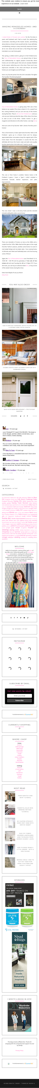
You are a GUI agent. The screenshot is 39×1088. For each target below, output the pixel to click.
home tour (29, 518)
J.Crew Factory (19, 769)
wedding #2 (24, 537)
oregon (7, 524)
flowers (16, 514)
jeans (3, 520)
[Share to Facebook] (24, 416)
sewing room (33, 530)
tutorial (22, 535)
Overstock (19, 752)
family (35, 512)
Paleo (35, 499)
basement (9, 507)
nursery (34, 522)
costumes (12, 510)
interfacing (34, 518)
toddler (35, 533)
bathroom (16, 507)
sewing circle (14, 530)
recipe (17, 528)
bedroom (27, 507)
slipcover (11, 532)
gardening (34, 514)
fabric (31, 512)
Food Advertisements (17, 714)
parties (4, 526)
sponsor (17, 532)
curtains (25, 510)
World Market (19, 762)
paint (19, 524)
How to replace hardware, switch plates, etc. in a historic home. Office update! (19, 326)
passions (8, 526)
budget (31, 508)
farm (3, 514)
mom (30, 550)
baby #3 (4, 507)
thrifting (29, 533)
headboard (18, 516)
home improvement (18, 518)
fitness (12, 514)
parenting (24, 524)
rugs (35, 528)
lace (15, 520)
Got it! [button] (20, 9)
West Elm (19, 760)
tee (14, 533)
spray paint (24, 532)
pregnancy (34, 526)
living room (28, 520)
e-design (19, 512)
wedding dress (32, 537)
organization (13, 524)
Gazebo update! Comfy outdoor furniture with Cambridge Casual (19, 368)
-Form (6, 275)
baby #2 (34, 505)
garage (29, 514)
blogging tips (10, 508)
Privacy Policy (19, 1050)
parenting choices (32, 524)
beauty (21, 507)
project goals (10, 528)
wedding (17, 537)
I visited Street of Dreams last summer (13, 37)
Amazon (19, 745)
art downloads (24, 505)
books (16, 508)
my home (28, 522)
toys (15, 535)
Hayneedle (19, 750)
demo (35, 510)
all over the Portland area (24, 114)
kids (7, 520)
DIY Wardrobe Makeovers (9, 497)
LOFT (19, 771)
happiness (11, 516)
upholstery (29, 535)
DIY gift (19, 497)
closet (3, 510)
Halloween (24, 497)
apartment (15, 505)
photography (21, 526)
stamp (29, 532)
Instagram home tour (11, 499)
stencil (4, 533)
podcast (27, 526)
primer (3, 527)
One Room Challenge (25, 499)
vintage (4, 537)
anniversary (8, 505)
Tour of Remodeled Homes (12, 58)
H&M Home (19, 748)
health (24, 516)
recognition (24, 527)
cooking (7, 510)
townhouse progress (8, 535)
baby (30, 505)
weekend (4, 539)
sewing (5, 529)
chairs (35, 508)
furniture (24, 514)
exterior (26, 512)
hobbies (29, 516)
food (20, 514)
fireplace (7, 514)
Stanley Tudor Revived (20, 503)
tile (32, 533)
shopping (5, 532)
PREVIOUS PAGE (8, 479)
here (35, 121)
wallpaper (11, 537)
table (11, 533)
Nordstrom (19, 772)
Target (19, 753)
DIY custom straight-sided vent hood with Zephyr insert (25, 823)
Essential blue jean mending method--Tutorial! (25, 809)
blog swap (34, 507)
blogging (4, 508)
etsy (23, 512)
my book (12, 522)
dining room (5, 512)
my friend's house (20, 522)
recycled (30, 528)
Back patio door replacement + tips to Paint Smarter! (19, 410)
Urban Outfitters (19, 757)
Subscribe (19, 700)
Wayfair (19, 759)
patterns (14, 526)
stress (8, 533)
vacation (34, 535)
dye (16, 512)
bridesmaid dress (23, 508)
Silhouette (10, 501)
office (3, 524)
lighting (22, 520)
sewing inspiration (25, 530)
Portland (4, 501)
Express (19, 767)
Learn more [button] (24, 3)
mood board (5, 522)
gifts (3, 516)
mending (34, 520)
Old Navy (19, 774)
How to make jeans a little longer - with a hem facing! (25, 849)
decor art (31, 510)
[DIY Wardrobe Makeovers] (19, 1031)
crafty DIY (19, 510)
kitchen (11, 520)
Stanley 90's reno (19, 501)
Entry (3, 275)
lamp (18, 520)
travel (18, 535)
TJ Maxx (19, 755)
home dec (6, 518)
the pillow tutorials (21, 533)
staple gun (34, 532)
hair (6, 516)
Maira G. (32, 1083)
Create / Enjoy (14, 1083)
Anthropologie (19, 747)
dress (11, 512)
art (19, 505)
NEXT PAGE (32, 479)
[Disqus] (19, 449)
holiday (34, 516)
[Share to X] (20, 416)
